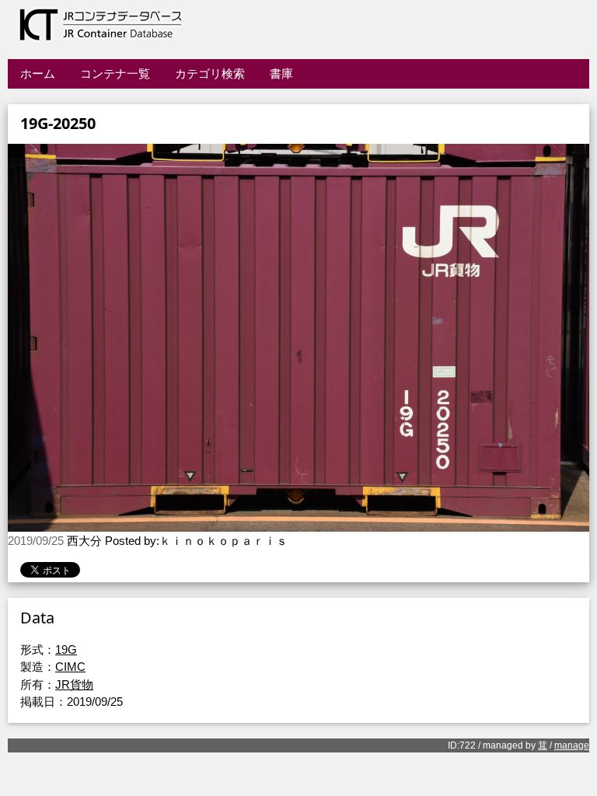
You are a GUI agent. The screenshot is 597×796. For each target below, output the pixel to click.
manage (571, 745)
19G (66, 649)
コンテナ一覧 (115, 73)
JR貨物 (74, 684)
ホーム (37, 73)
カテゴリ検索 (210, 73)
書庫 (281, 73)
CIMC (70, 666)
